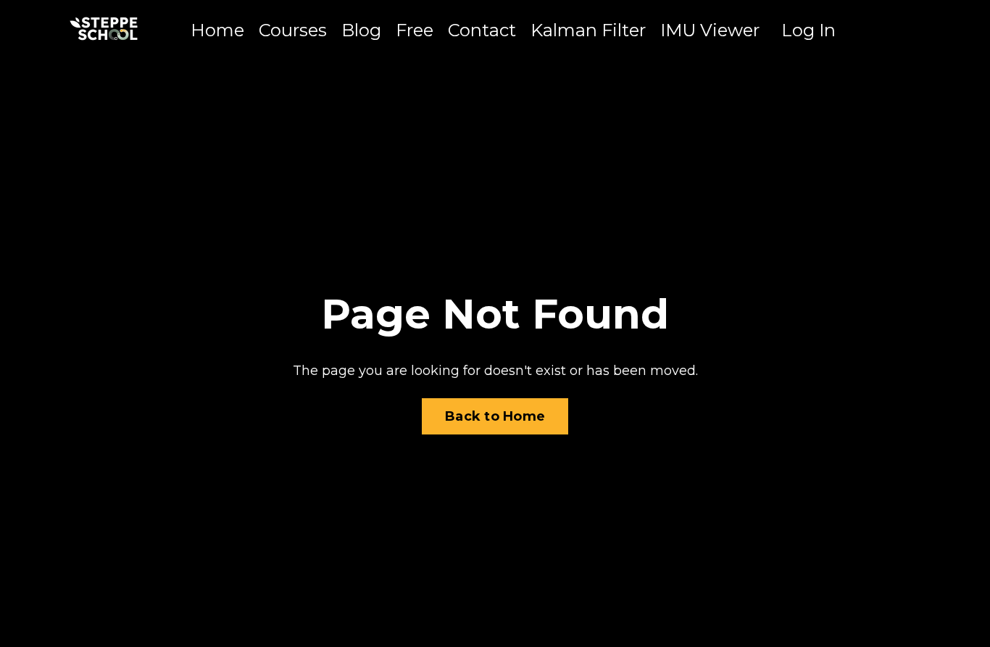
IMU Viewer (710, 30)
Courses (293, 30)
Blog (361, 30)
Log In (808, 30)
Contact (482, 30)
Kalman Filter (588, 30)
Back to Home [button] (495, 416)
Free (414, 30)
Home (217, 30)
